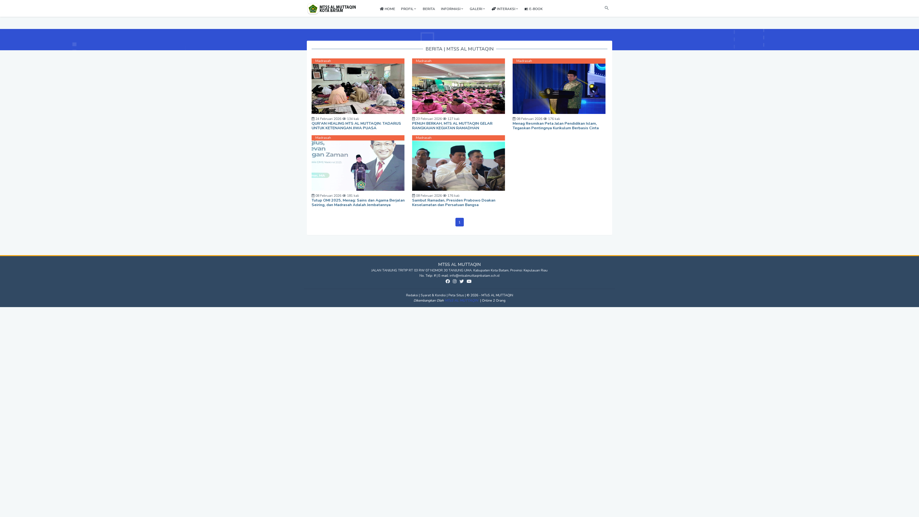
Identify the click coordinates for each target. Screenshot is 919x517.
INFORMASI (450, 8)
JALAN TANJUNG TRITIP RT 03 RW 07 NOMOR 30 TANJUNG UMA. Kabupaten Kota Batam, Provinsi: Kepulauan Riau (459, 270)
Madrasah (323, 60)
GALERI (476, 8)
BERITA (429, 8)
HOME (389, 8)
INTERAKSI (505, 8)
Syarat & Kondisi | (434, 295)
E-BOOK (535, 8)
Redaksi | (413, 295)
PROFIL (407, 8)
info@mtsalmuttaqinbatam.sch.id (474, 275)
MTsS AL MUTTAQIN (462, 300)
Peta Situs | (457, 295)
